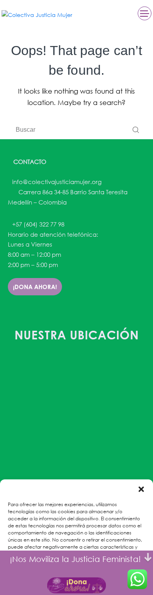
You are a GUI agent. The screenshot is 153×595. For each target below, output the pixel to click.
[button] (141, 489)
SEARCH (136, 130)
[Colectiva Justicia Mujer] (37, 14)
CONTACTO (29, 162)
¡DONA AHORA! (35, 286)
